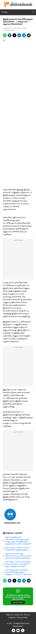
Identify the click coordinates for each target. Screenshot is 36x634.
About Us (9, 615)
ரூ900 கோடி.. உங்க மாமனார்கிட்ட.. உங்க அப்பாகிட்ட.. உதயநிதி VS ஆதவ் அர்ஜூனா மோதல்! (18, 564)
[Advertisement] (18, 260)
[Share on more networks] (29, 35)
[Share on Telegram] (24, 35)
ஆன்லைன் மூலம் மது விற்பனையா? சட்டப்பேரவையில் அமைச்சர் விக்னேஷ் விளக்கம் (18, 556)
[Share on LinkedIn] (19, 35)
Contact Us (18, 615)
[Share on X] (14, 35)
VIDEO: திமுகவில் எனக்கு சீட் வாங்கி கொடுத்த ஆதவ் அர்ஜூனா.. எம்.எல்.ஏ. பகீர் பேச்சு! (18, 572)
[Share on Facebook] (10, 35)
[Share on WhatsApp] (5, 35)
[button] (33, 12)
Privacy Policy (22, 618)
